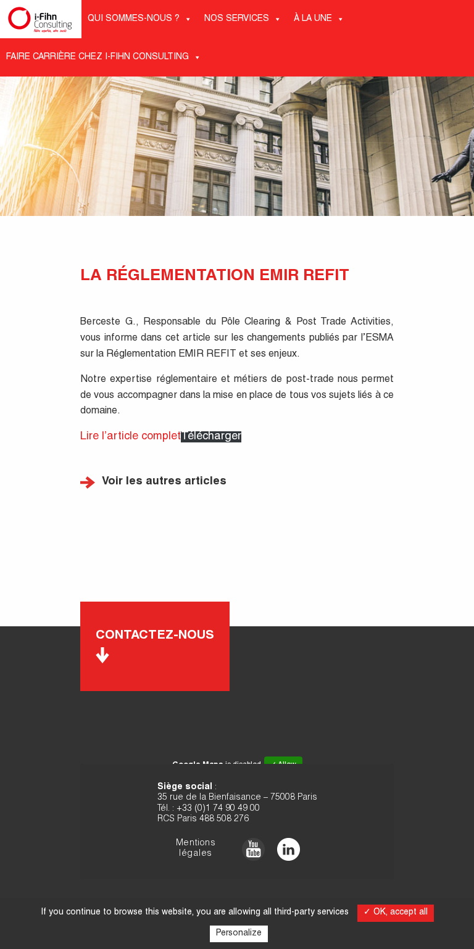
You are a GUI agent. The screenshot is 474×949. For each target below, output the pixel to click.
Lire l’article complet (130, 436)
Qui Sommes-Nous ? (134, 19)
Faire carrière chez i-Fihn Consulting (97, 57)
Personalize (239, 933)
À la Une (313, 19)
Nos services (236, 19)
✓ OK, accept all (396, 912)
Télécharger (211, 436)
